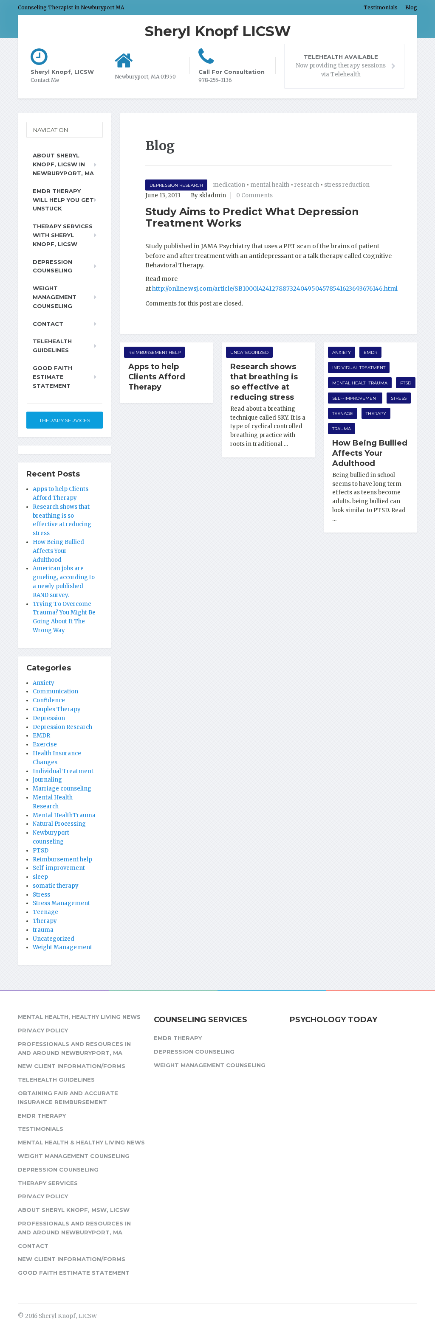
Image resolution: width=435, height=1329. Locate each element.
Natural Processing (59, 823)
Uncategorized (249, 352)
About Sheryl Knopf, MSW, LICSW (74, 1209)
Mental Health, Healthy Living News (79, 1016)
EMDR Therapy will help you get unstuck (63, 200)
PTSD (405, 383)
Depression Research (176, 185)
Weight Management (62, 947)
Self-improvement (355, 398)
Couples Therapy (57, 709)
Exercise (45, 744)
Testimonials (381, 7)
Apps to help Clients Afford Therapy (156, 377)
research (306, 184)
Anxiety (341, 352)
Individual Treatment (358, 367)
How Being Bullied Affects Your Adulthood (369, 453)
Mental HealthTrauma (359, 383)
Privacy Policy (43, 1030)
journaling (47, 779)
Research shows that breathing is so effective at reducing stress (264, 382)
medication (229, 184)
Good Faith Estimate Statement (52, 376)
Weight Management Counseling (54, 297)
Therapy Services (64, 420)
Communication (55, 691)
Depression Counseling (52, 266)
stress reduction (347, 184)
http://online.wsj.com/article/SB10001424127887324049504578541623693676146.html (275, 288)
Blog (411, 7)
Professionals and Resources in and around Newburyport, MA (74, 1048)
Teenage (342, 413)
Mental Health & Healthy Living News (81, 1142)
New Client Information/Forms (71, 1066)
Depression (49, 718)
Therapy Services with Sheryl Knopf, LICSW (63, 235)
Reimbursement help (154, 352)
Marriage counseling (62, 788)
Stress (399, 398)
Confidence (49, 700)
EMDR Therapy (42, 1115)
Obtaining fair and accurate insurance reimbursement (68, 1097)
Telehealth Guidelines (52, 345)
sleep (40, 876)
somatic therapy (56, 885)
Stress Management (61, 903)
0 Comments (254, 195)
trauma (341, 429)
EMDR (370, 352)
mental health (269, 184)
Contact (48, 323)
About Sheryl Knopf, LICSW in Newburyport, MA (63, 164)
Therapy (376, 413)
